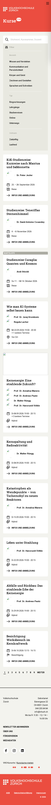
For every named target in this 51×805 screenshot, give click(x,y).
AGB (8, 793)
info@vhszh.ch (41, 712)
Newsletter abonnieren (16, 727)
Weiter (40, 672)
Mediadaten (9, 740)
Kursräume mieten (25, 763)
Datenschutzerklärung (23, 793)
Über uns (8, 731)
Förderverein (10, 736)
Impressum (41, 793)
